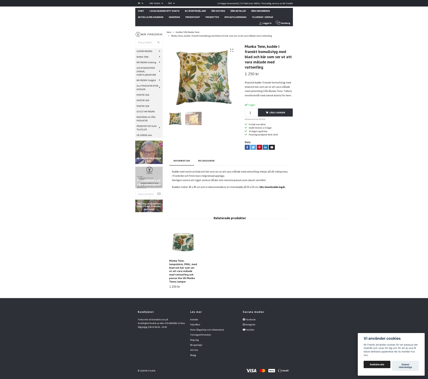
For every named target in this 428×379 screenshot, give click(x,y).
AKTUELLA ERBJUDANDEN (150, 17)
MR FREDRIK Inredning (146, 62)
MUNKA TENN (142, 57)
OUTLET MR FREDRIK (146, 111)
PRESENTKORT (192, 17)
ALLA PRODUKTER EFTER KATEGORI (147, 87)
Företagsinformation (200, 334)
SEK (170, 3)
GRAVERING (174, 17)
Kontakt (194, 319)
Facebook (250, 319)
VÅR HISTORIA (218, 11)
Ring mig (194, 339)
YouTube (249, 329)
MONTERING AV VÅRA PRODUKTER (146, 119)
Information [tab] (181, 160)
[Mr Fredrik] (149, 34)
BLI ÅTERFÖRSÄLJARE (195, 11)
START (141, 11)
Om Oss (194, 349)
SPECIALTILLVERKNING (235, 17)
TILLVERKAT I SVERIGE (262, 17)
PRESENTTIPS (212, 17)
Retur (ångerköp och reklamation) (207, 329)
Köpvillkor (195, 324)
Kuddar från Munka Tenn (187, 32)
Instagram (250, 324)
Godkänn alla (377, 364)
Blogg (193, 355)
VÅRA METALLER (238, 11)
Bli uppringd (196, 344)
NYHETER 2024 (143, 94)
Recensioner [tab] (206, 160)
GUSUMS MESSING (144, 51)
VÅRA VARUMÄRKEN (260, 11)
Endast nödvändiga (405, 365)
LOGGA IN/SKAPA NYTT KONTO (164, 11)
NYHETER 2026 (143, 106)
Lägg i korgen (277, 112)
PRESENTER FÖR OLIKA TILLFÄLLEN (147, 128)
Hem (169, 32)
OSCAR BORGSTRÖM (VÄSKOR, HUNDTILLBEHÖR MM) (146, 71)
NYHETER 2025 (143, 100)
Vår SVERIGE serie (144, 135)
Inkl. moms (155, 3)
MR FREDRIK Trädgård (146, 80)
